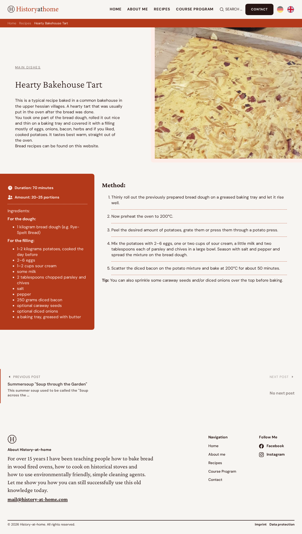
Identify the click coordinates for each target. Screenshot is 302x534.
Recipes (162, 9)
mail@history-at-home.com (38, 499)
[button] (230, 9)
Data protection (281, 524)
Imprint (261, 524)
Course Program (195, 9)
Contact (215, 479)
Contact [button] (259, 9)
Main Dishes (28, 67)
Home (116, 9)
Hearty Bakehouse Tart (51, 23)
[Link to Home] (12, 440)
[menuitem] (115, 9)
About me (137, 9)
